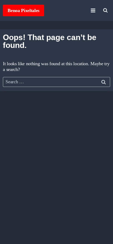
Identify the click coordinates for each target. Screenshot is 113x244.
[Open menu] (93, 10)
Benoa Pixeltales (23, 10)
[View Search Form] (105, 10)
